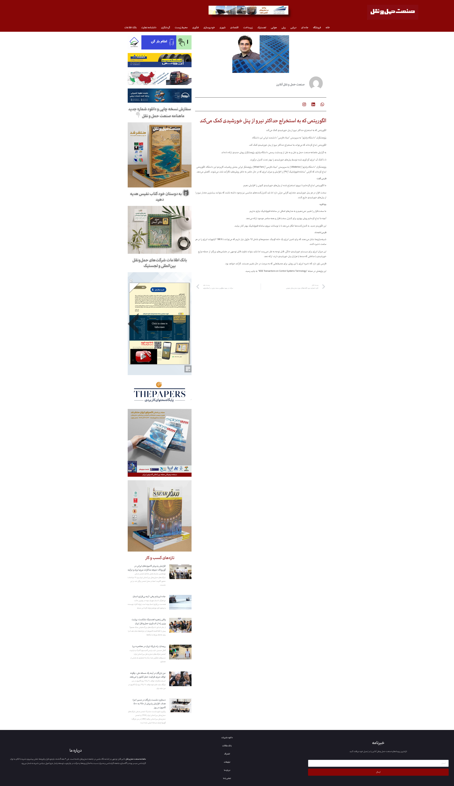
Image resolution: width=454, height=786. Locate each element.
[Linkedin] (313, 104)
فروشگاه (317, 28)
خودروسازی (209, 28)
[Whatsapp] (322, 104)
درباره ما (227, 770)
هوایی (274, 28)
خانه (328, 28)
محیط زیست (181, 28)
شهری (223, 28)
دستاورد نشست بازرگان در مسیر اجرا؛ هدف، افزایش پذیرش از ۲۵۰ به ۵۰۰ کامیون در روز (149, 703)
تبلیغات (227, 762)
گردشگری (165, 28)
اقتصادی (234, 28)
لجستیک (261, 28)
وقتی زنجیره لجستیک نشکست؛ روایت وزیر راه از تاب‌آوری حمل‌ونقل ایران (149, 621)
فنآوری (195, 28)
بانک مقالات (227, 745)
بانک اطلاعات (130, 28)
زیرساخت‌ (248, 28)
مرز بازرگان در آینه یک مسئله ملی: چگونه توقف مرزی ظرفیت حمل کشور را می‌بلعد (148, 675)
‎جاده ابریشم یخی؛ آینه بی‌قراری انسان (149, 596)
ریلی (283, 28)
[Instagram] (304, 104)
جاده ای (304, 28)
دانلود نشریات (227, 737)
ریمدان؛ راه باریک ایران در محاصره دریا (149, 646)
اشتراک (227, 753)
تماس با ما (227, 778)
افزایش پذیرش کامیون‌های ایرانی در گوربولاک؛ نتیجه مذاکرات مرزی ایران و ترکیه (147, 568)
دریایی (293, 28)
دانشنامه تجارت (148, 28)
